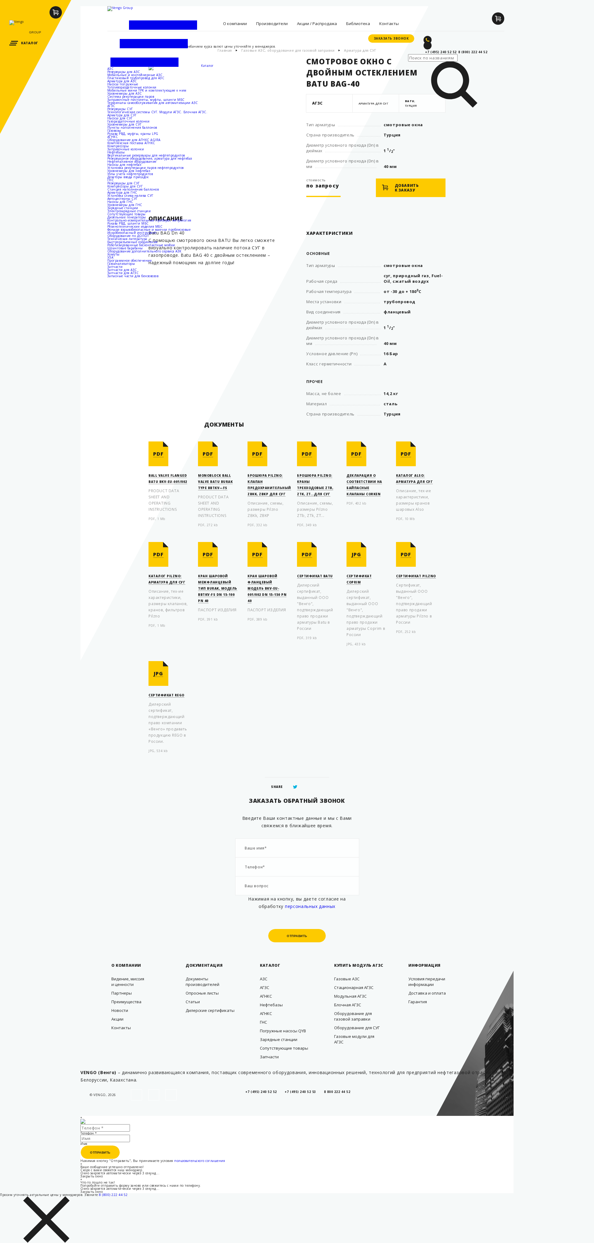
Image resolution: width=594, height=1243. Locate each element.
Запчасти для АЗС (122, 270)
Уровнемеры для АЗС (124, 93)
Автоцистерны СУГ (122, 198)
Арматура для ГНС (122, 192)
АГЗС (111, 106)
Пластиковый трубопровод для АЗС (136, 78)
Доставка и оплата (427, 993)
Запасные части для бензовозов (133, 276)
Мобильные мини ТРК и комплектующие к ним (147, 90)
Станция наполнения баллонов (133, 189)
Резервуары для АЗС (123, 72)
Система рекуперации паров (130, 96)
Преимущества (126, 1001)
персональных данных (310, 906)
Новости (119, 1010)
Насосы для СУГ (120, 118)
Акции (117, 1019)
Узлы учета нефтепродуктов (130, 174)
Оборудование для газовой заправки (353, 1016)
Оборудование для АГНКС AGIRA (134, 140)
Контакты (121, 1027)
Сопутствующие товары (126, 214)
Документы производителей (202, 981)
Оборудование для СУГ (357, 1027)
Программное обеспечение (129, 260)
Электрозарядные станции (129, 211)
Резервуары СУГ (120, 109)
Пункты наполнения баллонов (132, 127)
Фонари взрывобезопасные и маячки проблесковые (149, 229)
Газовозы (114, 130)
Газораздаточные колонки (128, 121)
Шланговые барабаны (125, 248)
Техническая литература (127, 239)
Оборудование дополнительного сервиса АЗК (144, 251)
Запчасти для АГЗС (123, 273)
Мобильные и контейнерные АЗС (135, 75)
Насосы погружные (122, 84)
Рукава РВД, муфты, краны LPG (132, 133)
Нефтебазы (116, 152)
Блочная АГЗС (347, 1005)
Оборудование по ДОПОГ (128, 236)
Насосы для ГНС (120, 202)
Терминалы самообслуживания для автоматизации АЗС (152, 103)
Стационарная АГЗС (353, 987)
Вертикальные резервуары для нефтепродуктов (146, 155)
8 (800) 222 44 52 (113, 1195)
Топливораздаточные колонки (132, 87)
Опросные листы (202, 993)
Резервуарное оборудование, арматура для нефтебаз (149, 158)
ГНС (110, 180)
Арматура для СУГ (122, 115)
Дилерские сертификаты (210, 1010)
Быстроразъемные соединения (132, 242)
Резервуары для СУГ (123, 183)
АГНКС (112, 137)
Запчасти (115, 267)
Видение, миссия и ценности (127, 981)
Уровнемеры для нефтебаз (128, 171)
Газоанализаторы (121, 263)
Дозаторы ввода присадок (128, 177)
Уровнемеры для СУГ (124, 124)
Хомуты (113, 254)
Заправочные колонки (125, 149)
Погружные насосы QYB (283, 1031)
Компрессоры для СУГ (125, 186)
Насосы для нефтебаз (124, 164)
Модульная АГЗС (350, 996)
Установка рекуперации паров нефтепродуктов (145, 168)
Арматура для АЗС (122, 81)
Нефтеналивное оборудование (132, 161)
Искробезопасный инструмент (132, 232)
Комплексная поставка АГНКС (131, 143)
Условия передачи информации (426, 981)
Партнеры (121, 993)
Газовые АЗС (346, 979)
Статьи (193, 1001)
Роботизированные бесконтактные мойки (141, 245)
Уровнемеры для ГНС (124, 205)
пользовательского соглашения (199, 1161)
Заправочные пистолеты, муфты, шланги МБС (146, 99)
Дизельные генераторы (126, 217)
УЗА (110, 257)
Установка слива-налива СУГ (130, 195)
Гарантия (417, 1001)
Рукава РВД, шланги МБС (128, 223)
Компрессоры (118, 146)
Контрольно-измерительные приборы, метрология (149, 220)
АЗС (110, 69)
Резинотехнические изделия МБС (135, 226)
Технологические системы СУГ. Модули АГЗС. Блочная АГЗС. (157, 112)
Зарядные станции (122, 208)
